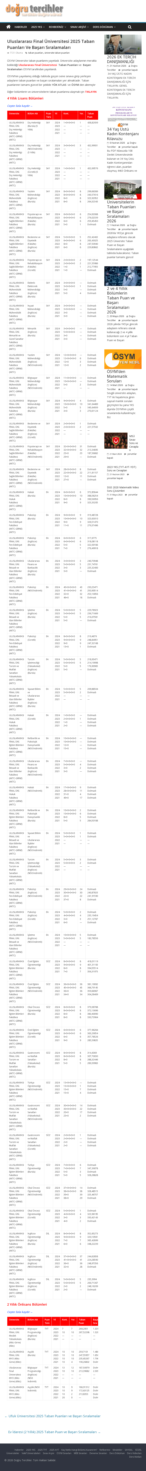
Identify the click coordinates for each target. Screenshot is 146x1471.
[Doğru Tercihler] (33, 6)
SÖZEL (138, 1449)
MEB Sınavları (80, 1453)
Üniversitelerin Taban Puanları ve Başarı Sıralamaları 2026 (121, 211)
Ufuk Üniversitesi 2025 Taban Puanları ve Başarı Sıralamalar (52, 1416)
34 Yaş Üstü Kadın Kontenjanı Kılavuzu (123, 133)
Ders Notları (135, 1456)
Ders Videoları (134, 1453)
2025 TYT (42, 1449)
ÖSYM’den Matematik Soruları (117, 376)
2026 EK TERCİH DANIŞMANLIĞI (121, 59)
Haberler (21, 27)
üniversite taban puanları (57, 52)
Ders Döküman (103, 27)
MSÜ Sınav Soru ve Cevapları (133, 443)
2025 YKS (36, 27)
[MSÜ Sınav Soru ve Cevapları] (115, 434)
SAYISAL (129, 1449)
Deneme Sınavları (98, 1453)
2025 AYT (54, 1449)
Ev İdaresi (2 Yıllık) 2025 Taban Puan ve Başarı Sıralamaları (54, 1432)
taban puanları (35, 52)
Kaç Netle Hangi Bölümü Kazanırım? (79, 1449)
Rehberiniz (56, 27)
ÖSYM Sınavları (64, 1453)
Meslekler (117, 1449)
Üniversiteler (12, 1453)
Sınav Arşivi (78, 27)
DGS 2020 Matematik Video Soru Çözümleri (123, 489)
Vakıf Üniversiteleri (31, 1453)
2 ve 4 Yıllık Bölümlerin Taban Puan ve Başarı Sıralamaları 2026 (121, 300)
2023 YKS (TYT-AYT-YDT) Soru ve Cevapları (121, 468)
